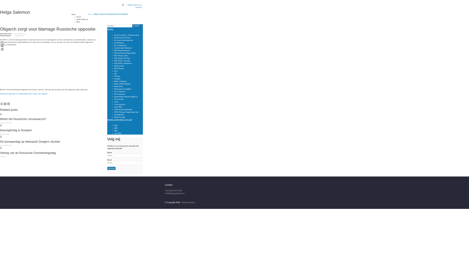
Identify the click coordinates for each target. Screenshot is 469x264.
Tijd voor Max (119, 99)
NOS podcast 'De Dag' (122, 58)
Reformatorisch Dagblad (122, 89)
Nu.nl (116, 71)
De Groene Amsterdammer (123, 40)
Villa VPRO (118, 107)
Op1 (115, 74)
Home (78, 17)
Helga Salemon (15, 12)
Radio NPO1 (118, 86)
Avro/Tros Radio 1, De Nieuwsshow (126, 35)
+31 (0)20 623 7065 (173, 191)
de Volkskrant (119, 43)
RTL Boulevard (119, 94)
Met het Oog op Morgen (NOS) (125, 53)
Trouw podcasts (119, 104)
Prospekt (117, 79)
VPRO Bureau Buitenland (123, 109)
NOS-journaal (118, 66)
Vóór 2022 (117, 133)
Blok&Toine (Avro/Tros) (122, 38)
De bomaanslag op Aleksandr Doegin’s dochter (30, 141)
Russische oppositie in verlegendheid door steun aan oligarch (24, 94)
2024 (115, 125)
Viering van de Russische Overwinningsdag (28, 152)
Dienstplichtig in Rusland (16, 130)
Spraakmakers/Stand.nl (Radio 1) (126, 97)
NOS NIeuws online (121, 56)
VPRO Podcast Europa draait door (126, 112)
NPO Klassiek (119, 68)
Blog (78, 22)
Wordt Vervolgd (119, 117)
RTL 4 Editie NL (119, 92)
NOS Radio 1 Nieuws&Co (123, 63)
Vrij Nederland (119, 115)
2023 (115, 128)
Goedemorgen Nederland (123, 48)
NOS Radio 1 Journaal (122, 61)
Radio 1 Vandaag (120, 81)
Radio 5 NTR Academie (122, 84)
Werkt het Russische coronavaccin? (23, 119)
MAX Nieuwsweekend (121, 50)
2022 (115, 131)
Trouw (116, 102)
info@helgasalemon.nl (174, 193)
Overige (117, 76)
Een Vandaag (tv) (20, 33)
